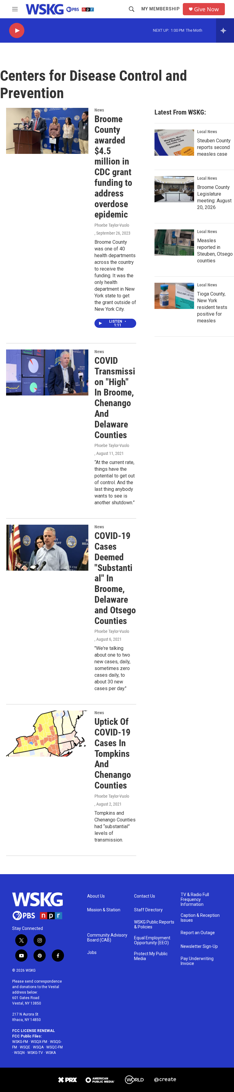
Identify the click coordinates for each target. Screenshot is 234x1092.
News (99, 110)
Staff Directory (148, 910)
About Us (96, 896)
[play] (17, 30)
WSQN (19, 1053)
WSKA (51, 1053)
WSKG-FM (20, 1042)
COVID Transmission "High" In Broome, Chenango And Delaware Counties (114, 397)
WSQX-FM (39, 1042)
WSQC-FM (54, 1047)
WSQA (38, 1047)
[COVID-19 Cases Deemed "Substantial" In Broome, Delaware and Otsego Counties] (47, 547)
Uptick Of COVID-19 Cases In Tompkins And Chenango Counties (112, 753)
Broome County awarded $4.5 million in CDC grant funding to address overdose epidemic (113, 167)
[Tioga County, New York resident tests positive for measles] (174, 296)
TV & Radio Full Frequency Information (195, 899)
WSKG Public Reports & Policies (154, 924)
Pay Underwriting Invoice (197, 961)
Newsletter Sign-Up (199, 946)
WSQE (25, 1047)
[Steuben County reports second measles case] (174, 142)
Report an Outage (198, 933)
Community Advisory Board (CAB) (107, 937)
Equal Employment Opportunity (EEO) (152, 940)
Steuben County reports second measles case (214, 147)
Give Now (206, 9)
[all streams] (225, 30)
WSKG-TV (35, 1053)
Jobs (92, 952)
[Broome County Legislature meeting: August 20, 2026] (174, 189)
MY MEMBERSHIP (160, 8)
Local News (207, 131)
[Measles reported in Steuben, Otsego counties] (174, 242)
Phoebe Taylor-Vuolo (111, 225)
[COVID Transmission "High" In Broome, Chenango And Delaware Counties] (47, 372)
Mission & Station (103, 910)
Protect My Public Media (151, 956)
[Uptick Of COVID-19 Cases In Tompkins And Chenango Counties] (47, 733)
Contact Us (144, 896)
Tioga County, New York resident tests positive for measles (212, 307)
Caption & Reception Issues (200, 918)
